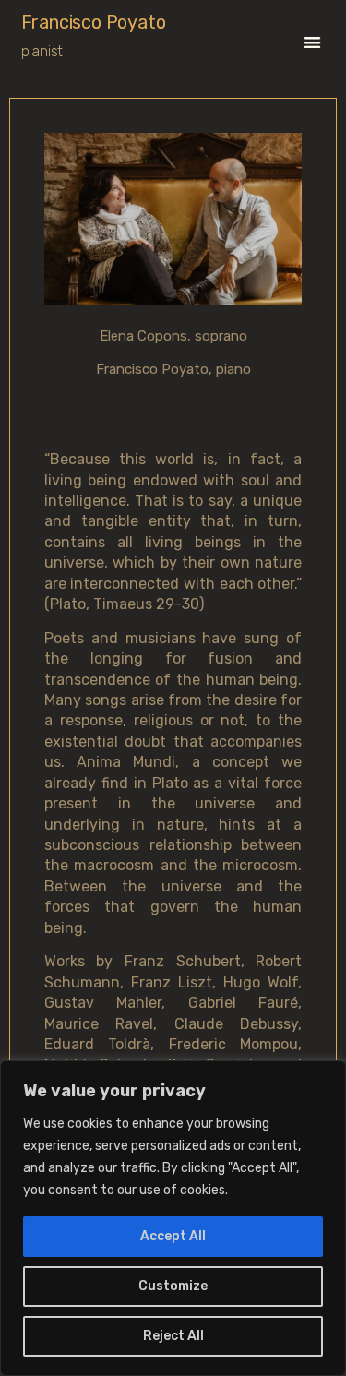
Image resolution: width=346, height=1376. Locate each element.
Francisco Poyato (93, 22)
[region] (173, 1218)
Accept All (173, 1236)
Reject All (173, 1336)
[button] (312, 42)
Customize (173, 1286)
